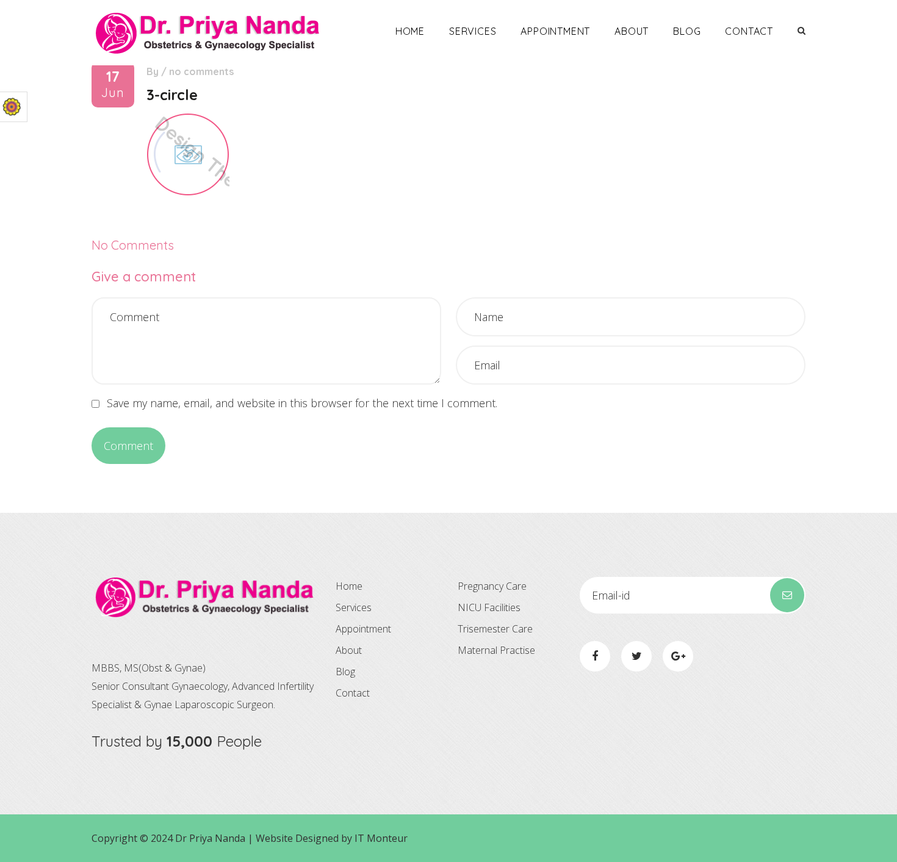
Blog (687, 31)
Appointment (555, 31)
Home (410, 31)
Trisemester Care (495, 629)
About (631, 31)
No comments (201, 71)
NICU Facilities (489, 607)
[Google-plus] (678, 656)
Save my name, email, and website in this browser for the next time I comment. (302, 403)
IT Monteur (381, 838)
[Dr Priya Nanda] (207, 32)
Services (472, 31)
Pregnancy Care (492, 586)
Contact (749, 31)
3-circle (172, 94)
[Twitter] (636, 656)
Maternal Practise (496, 650)
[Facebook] (595, 656)
